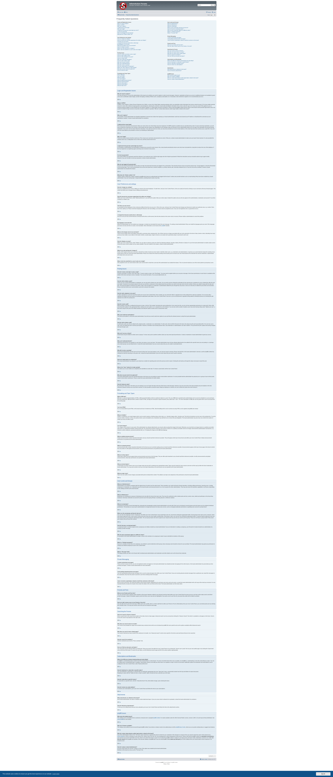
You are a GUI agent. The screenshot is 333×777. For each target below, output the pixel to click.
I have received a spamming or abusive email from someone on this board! (183, 40)
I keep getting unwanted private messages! (176, 38)
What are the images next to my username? (126, 45)
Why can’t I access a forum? (123, 62)
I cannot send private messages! (174, 37)
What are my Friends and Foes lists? (175, 44)
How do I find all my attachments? (174, 70)
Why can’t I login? (121, 28)
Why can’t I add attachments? (123, 63)
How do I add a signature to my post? (125, 56)
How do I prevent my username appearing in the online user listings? (131, 40)
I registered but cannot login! (123, 27)
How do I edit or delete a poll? (123, 60)
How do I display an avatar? (123, 46)
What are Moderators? (172, 24)
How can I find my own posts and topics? (176, 56)
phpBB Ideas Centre (180, 727)
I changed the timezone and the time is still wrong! (127, 42)
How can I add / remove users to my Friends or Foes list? (179, 46)
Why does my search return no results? (175, 52)
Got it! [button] (323, 774)
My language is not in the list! (123, 44)
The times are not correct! (122, 41)
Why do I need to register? (123, 23)
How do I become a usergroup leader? (175, 28)
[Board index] (123, 5)
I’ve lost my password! (122, 31)
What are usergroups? (172, 26)
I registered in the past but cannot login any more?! (128, 30)
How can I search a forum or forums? (175, 50)
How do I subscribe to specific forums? (175, 63)
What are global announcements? (124, 80)
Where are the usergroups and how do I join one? (177, 27)
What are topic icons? (122, 85)
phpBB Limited (156, 717)
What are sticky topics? (122, 82)
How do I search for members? (174, 54)
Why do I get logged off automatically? (125, 32)
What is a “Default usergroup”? (173, 31)
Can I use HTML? (121, 76)
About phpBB (120, 719)
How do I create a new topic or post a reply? (126, 54)
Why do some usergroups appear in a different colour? (178, 30)
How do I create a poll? (122, 58)
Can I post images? (121, 78)
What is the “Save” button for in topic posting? (126, 67)
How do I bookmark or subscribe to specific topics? (178, 62)
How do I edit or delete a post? (123, 55)
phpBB (163, 225)
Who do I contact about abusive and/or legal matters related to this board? (182, 77)
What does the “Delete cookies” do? (125, 34)
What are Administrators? (172, 23)
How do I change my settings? (123, 38)
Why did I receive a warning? (123, 64)
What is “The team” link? (172, 32)
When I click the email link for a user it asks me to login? (129, 49)
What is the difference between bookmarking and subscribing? (180, 60)
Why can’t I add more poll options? (124, 59)
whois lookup (120, 736)
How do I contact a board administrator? (175, 79)
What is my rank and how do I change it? (126, 48)
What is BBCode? (121, 74)
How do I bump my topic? (122, 70)
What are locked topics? (122, 84)
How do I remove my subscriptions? (175, 64)
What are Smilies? (121, 77)
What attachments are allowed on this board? (176, 69)
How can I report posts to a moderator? (125, 66)
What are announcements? (123, 81)
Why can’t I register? (121, 26)
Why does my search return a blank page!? (176, 53)
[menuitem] (126, 12)
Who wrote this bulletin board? (173, 75)
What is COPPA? (121, 24)
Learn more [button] (55, 774)
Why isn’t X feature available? (173, 76)
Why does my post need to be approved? (126, 68)
